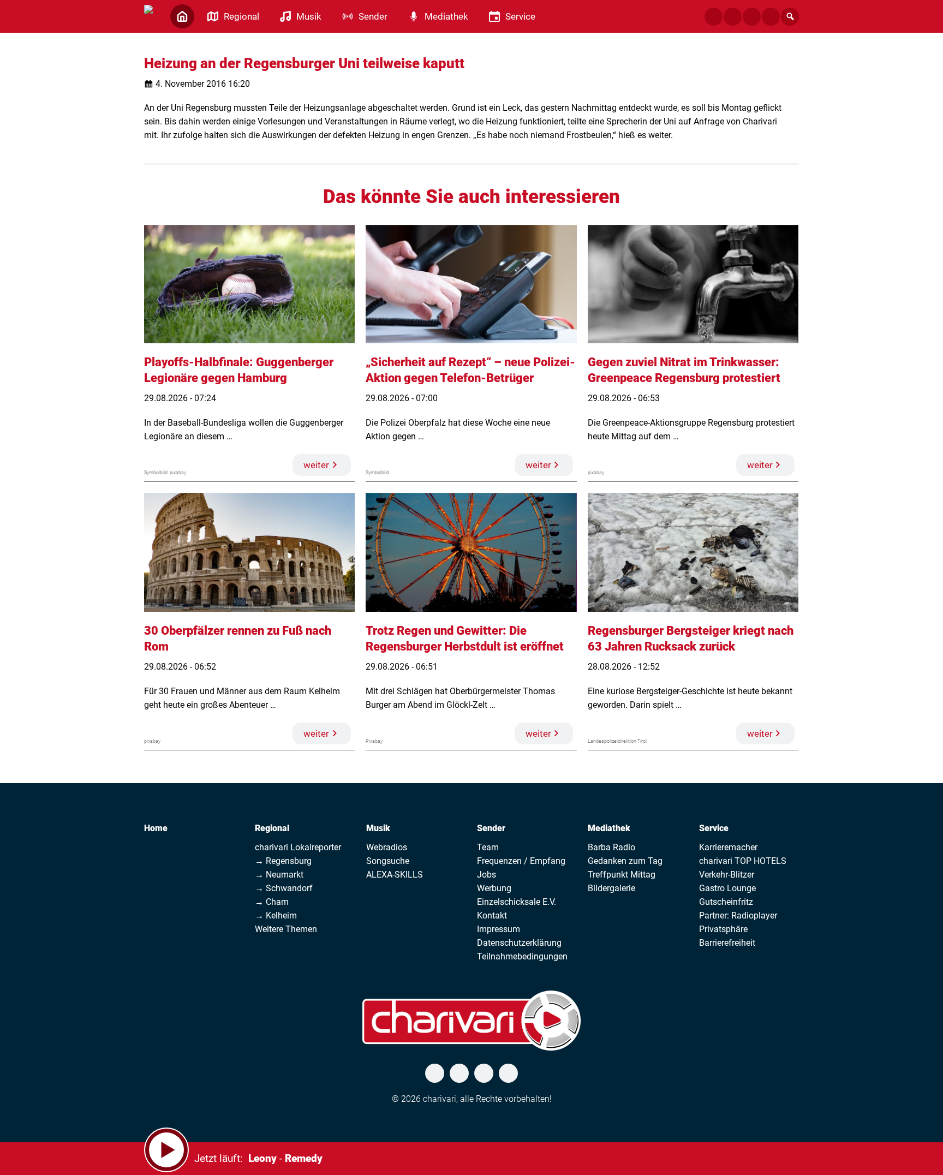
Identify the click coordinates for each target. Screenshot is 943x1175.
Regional (272, 828)
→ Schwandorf (284, 888)
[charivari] (148, 15)
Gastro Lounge (727, 888)
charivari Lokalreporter (298, 847)
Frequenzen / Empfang (521, 861)
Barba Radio (611, 847)
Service (714, 828)
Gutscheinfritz (726, 902)
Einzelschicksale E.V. (516, 902)
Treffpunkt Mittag (621, 874)
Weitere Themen (286, 929)
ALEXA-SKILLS (394, 874)
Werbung (494, 888)
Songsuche (387, 861)
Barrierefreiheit (727, 943)
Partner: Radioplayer (738, 915)
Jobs (486, 874)
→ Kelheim (276, 915)
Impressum (498, 929)
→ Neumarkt (279, 874)
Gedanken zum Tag (625, 861)
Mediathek (609, 828)
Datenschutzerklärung (519, 943)
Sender (491, 828)
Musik (378, 828)
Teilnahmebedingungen (522, 956)
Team (488, 847)
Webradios (386, 847)
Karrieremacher (728, 847)
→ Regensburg (283, 861)
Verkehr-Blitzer (726, 874)
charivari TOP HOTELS (742, 861)
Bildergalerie (611, 888)
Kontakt (492, 915)
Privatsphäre (723, 929)
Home (156, 828)
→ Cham (272, 902)
